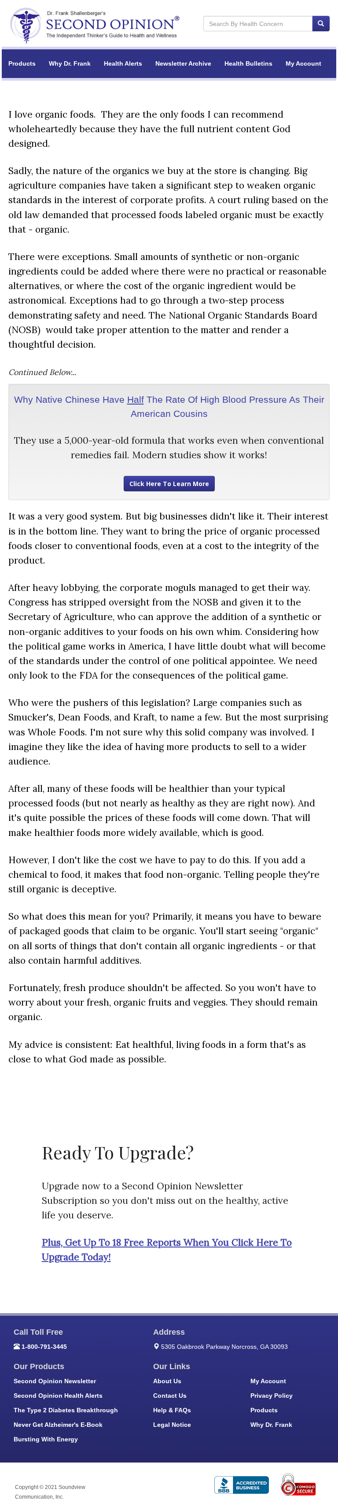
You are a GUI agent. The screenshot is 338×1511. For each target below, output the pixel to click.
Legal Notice (172, 1424)
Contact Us (170, 1395)
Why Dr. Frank (70, 63)
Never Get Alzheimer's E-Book (58, 1424)
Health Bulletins (248, 63)
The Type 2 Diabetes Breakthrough (66, 1410)
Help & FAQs (172, 1410)
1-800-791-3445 (44, 1346)
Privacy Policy (271, 1395)
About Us (167, 1381)
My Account (303, 63)
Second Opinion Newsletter (55, 1381)
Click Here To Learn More (169, 483)
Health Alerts (123, 63)
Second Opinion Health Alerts (58, 1395)
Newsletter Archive (183, 63)
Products (22, 63)
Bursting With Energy (46, 1439)
